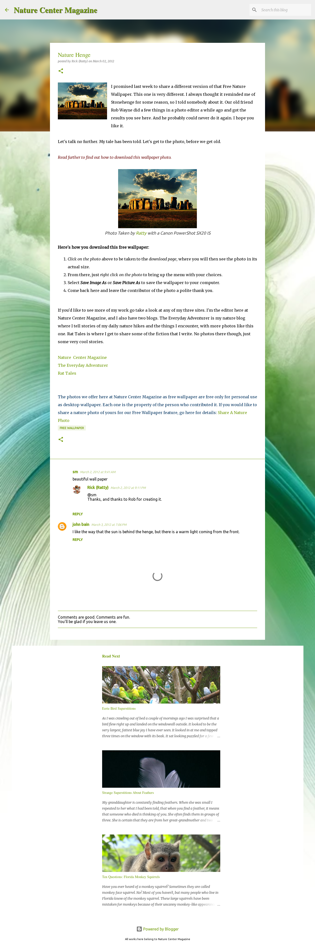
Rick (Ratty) (98, 487)
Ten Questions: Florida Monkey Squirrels (131, 876)
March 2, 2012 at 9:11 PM (128, 487)
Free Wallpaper (72, 428)
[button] (61, 71)
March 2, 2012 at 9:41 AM (97, 472)
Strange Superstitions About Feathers (128, 792)
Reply (78, 514)
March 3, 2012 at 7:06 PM (108, 524)
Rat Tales (67, 373)
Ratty (141, 233)
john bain (81, 524)
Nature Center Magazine (55, 10)
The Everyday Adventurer (83, 365)
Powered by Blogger (160, 929)
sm (75, 471)
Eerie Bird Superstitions (119, 708)
